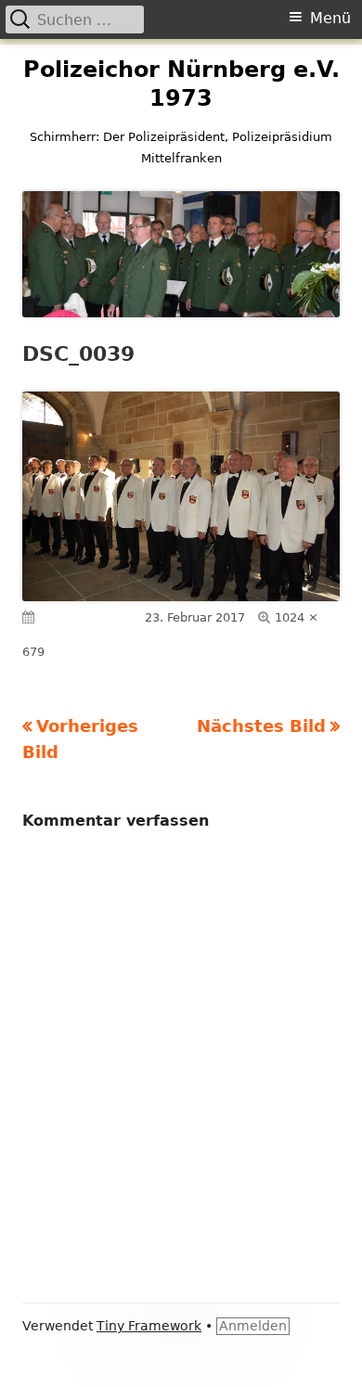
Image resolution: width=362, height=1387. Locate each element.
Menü (330, 18)
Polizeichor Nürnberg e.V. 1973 (181, 84)
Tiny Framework (149, 1325)
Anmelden (253, 1325)
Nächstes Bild (261, 726)
